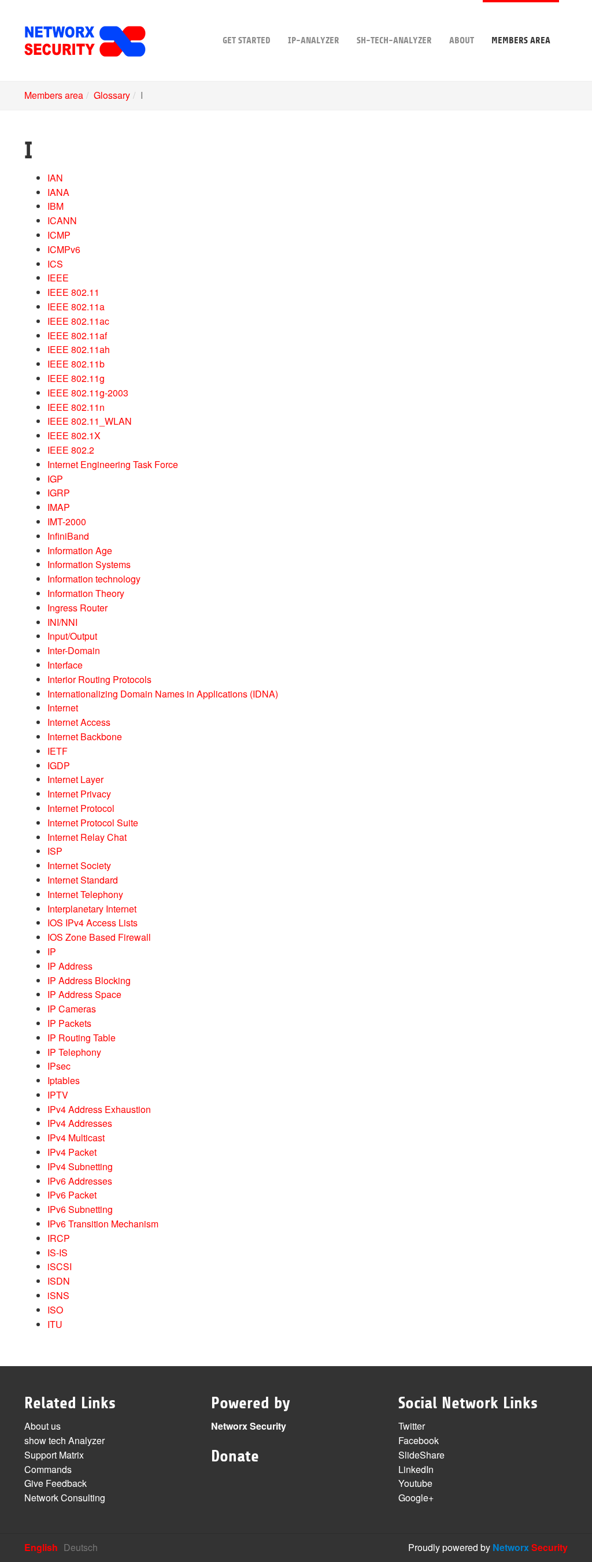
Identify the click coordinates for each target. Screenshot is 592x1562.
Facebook (418, 1440)
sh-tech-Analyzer (394, 40)
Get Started (247, 40)
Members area (520, 40)
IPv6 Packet (72, 1194)
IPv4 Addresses (79, 1123)
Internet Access (78, 722)
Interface (65, 664)
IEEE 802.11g (76, 378)
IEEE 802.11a (76, 306)
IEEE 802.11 (73, 292)
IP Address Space (84, 994)
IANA (58, 192)
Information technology (93, 578)
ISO (55, 1309)
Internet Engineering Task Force (112, 464)
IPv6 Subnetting (80, 1209)
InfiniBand (68, 536)
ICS (55, 263)
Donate (235, 1456)
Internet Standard (82, 879)
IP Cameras (71, 1008)
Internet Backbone (84, 736)
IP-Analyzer (313, 40)
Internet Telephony (85, 894)
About (461, 40)
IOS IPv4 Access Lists (92, 922)
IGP (55, 478)
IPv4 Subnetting (80, 1166)
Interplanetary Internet (91, 908)
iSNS (58, 1295)
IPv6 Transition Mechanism (102, 1223)
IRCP (58, 1238)
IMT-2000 (66, 521)
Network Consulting (64, 1497)
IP (51, 951)
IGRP (58, 492)
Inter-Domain (73, 650)
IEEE (58, 277)
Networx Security (248, 1426)
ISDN (58, 1281)
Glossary (112, 95)
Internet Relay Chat (87, 837)
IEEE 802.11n (76, 407)
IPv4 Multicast (76, 1137)
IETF (57, 751)
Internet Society (79, 865)
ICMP (59, 235)
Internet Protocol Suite (92, 822)
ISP (54, 851)
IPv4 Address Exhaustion (99, 1109)
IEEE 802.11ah (78, 349)
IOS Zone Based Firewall (99, 937)
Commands (48, 1469)
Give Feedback (55, 1483)
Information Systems (89, 564)
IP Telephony (74, 1052)
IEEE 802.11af (77, 335)
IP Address (69, 966)
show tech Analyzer (64, 1440)
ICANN (62, 220)
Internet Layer (75, 779)
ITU (54, 1324)
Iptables (63, 1080)
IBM (55, 206)
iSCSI (59, 1266)
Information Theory (85, 593)
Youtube (415, 1483)
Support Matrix (54, 1454)
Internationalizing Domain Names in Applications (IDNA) (162, 693)
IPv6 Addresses (79, 1181)
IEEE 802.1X (74, 435)
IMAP (58, 507)
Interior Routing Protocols (99, 679)
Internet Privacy (79, 793)
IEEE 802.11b (76, 363)
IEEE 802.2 (70, 450)
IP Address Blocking (89, 980)
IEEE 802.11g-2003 (87, 392)
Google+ (416, 1497)
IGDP (58, 765)
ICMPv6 (63, 249)
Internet (62, 707)
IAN (55, 177)
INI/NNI (62, 622)
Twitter (411, 1426)
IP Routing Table (81, 1037)
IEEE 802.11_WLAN (89, 421)
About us (42, 1426)
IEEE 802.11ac (78, 321)
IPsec (59, 1066)
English (41, 1547)
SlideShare (421, 1454)
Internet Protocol (80, 808)
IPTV (57, 1094)
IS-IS (57, 1252)
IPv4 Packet (72, 1152)
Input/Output (72, 636)
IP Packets (69, 1023)
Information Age (79, 550)
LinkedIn (416, 1469)
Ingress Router (77, 607)
